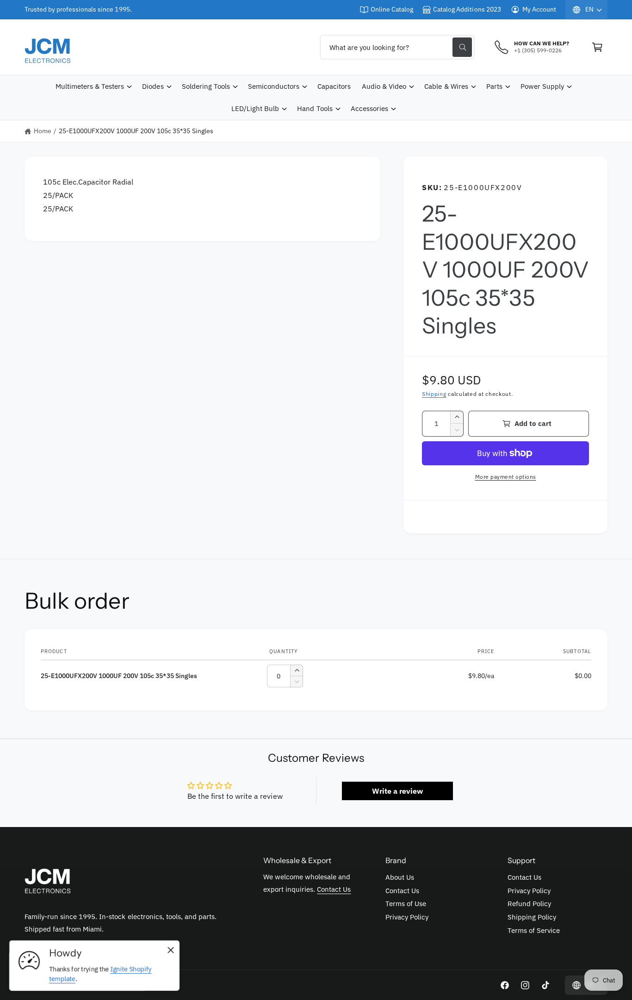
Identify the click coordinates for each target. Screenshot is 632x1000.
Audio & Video (384, 86)
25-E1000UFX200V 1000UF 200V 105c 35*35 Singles (136, 131)
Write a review (397, 791)
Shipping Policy (532, 917)
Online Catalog (392, 9)
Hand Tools (314, 108)
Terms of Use (405, 903)
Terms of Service (534, 930)
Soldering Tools (206, 86)
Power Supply (542, 86)
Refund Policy (529, 903)
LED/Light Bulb (255, 108)
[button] (597, 47)
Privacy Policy (406, 917)
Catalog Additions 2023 (467, 9)
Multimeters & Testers (90, 86)
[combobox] (397, 47)
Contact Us (334, 889)
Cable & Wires (446, 86)
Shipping (434, 393)
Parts (494, 86)
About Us (399, 877)
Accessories (369, 108)
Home (42, 131)
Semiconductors (273, 86)
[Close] (170, 950)
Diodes (152, 86)
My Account (539, 9)
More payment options (505, 476)
